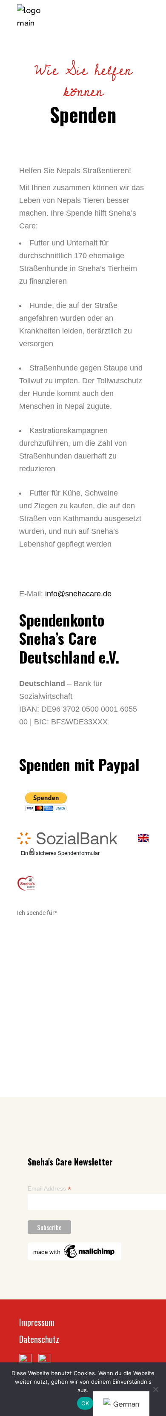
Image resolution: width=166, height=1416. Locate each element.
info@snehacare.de (78, 594)
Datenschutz (39, 1339)
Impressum (36, 1322)
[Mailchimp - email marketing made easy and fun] (74, 1251)
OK (85, 1403)
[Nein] (155, 1389)
